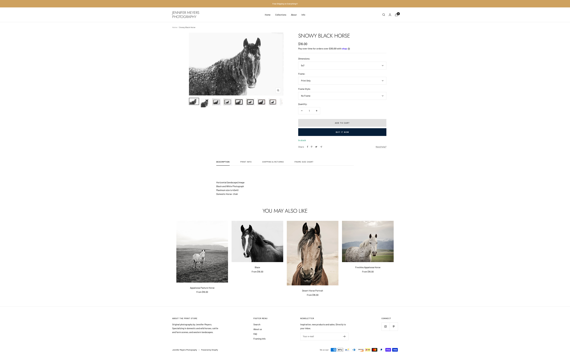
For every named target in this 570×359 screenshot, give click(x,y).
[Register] (344, 336)
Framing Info (259, 338)
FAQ (255, 334)
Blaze (257, 267)
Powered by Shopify (209, 350)
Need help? (381, 146)
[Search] (383, 14)
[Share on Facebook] (307, 147)
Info (303, 14)
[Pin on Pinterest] (311, 147)
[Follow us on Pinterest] (394, 326)
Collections (280, 14)
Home (267, 14)
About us (257, 329)
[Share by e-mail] (321, 147)
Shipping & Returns (273, 162)
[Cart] (396, 14)
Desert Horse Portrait (312, 290)
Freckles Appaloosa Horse (367, 267)
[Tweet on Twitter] (316, 147)
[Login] (390, 15)
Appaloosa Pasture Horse (202, 287)
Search (256, 324)
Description (223, 162)
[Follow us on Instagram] (385, 326)
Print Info (246, 162)
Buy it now (342, 132)
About (294, 14)
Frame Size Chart (304, 162)
